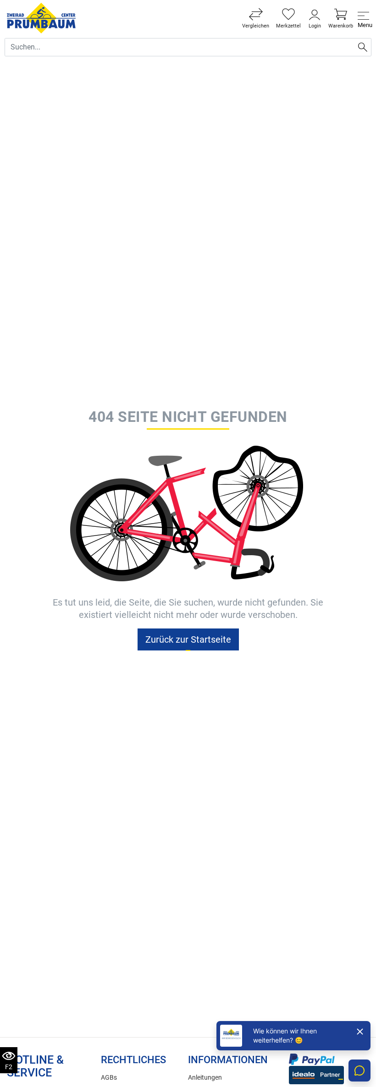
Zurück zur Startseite (188, 639)
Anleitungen (205, 1078)
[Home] (41, 18)
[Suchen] (362, 47)
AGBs (109, 1078)
